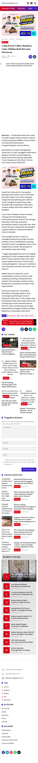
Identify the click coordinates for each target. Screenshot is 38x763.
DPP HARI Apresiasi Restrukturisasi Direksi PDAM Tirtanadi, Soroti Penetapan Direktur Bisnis (22, 641)
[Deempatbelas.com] (10, 3)
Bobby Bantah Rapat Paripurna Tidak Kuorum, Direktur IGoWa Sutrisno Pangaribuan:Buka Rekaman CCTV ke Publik (22, 601)
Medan (6, 693)
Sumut (6, 687)
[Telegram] (30, 329)
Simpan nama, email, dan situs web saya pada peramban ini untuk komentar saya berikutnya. (19, 462)
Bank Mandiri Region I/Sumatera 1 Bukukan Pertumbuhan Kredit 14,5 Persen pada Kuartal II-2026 (22, 625)
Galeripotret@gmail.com (14, 678)
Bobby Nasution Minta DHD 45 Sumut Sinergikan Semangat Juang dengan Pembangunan (22, 633)
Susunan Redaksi (8, 743)
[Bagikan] (34, 57)
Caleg (22, 316)
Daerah (4, 722)
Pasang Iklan (6, 737)
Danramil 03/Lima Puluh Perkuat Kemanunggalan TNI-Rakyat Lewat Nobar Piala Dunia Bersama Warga (8, 352)
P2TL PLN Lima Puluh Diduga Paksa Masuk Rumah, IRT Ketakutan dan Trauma (10, 403)
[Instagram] (11, 752)
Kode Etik (5, 733)
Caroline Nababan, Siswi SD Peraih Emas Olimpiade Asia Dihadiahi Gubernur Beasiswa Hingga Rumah (22, 593)
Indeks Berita (6, 730)
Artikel (4, 712)
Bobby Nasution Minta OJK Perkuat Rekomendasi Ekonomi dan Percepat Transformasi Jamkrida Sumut (23, 617)
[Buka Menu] (31, 3)
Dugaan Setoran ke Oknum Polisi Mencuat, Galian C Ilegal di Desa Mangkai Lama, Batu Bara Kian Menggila (27, 372)
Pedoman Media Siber (10, 740)
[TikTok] (19, 752)
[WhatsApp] (34, 329)
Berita (4, 718)
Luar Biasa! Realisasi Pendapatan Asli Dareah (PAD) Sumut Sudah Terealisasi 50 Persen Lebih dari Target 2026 (21, 585)
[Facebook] (22, 329)
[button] (28, 3)
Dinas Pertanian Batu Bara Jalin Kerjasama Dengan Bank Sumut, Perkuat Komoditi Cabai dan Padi (28, 355)
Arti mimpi (5, 709)
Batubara (5, 42)
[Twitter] (26, 329)
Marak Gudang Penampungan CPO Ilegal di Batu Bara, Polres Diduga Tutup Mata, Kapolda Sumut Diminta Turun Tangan (10, 385)
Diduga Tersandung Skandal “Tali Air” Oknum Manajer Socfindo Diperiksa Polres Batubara (27, 410)
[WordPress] (7, 752)
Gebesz (4, 56)
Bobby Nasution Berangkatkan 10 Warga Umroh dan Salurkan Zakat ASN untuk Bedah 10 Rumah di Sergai (22, 649)
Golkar (31, 316)
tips (5, 697)
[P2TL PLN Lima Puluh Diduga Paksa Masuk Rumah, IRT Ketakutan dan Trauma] (10, 394)
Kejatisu (7, 690)
